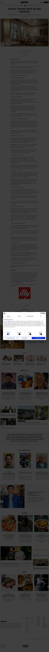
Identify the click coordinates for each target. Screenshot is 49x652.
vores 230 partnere (9, 321)
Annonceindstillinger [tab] (29, 316)
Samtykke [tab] (8, 316)
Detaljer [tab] (19, 316)
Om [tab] (40, 316)
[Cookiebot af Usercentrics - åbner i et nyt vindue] (41, 313)
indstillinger (38, 324)
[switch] (19, 334)
